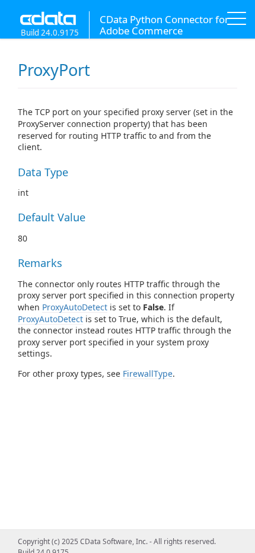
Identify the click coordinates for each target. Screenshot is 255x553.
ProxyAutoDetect (74, 307)
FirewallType (148, 373)
